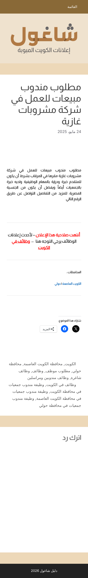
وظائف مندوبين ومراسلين (48, 377)
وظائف (37, 371)
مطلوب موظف (58, 371)
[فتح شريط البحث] (6, 8)
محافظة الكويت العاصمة (43, 364)
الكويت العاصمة (71, 283)
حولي (58, 283)
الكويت (70, 364)
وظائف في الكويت (61, 384)
